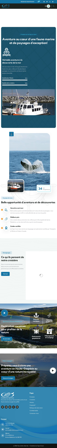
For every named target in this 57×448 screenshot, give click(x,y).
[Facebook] (44, 1)
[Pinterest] (52, 1)
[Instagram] (49, 1)
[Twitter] (47, 1)
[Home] (5, 6)
